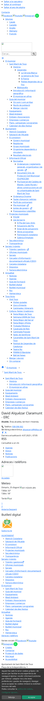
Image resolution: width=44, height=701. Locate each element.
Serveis (8, 568)
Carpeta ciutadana (13, 576)
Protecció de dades (14, 653)
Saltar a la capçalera (13, 1)
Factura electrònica (14, 582)
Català (12, 22)
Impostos (9, 579)
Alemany (13, 31)
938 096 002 (17, 426)
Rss (7, 629)
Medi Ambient (11, 396)
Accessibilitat (11, 659)
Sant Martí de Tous (13, 372)
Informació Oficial (13, 547)
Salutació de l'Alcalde (15, 541)
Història (13, 381)
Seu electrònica (12, 553)
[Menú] (2, 58)
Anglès (12, 28)
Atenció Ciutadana (13, 538)
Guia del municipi (13, 390)
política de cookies (25, 689)
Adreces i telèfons (9, 635)
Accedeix (5, 478)
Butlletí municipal (13, 626)
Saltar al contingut (12, 4)
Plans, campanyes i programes (19, 404)
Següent (13, 509)
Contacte (5, 12)
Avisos (8, 450)
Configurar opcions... (10, 692)
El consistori (11, 544)
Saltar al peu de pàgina (14, 7)
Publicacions (11, 456)
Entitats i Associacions (15, 399)
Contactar (10, 650)
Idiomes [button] (9, 19)
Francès (12, 33)
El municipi (12, 367)
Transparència (12, 556)
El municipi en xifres (18, 387)
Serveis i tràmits (8, 559)
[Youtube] (18, 15)
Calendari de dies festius (16, 407)
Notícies (9, 453)
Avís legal (9, 656)
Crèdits (8, 647)
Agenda (8, 447)
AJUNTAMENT (7, 535)
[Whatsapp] (37, 15)
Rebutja (11, 697)
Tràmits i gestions (13, 562)
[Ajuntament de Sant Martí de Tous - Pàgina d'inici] (16, 47)
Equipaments (11, 393)
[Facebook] (7, 15)
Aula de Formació (13, 621)
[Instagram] (29, 15)
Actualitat (5, 612)
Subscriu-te (6, 530)
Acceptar (31, 697)
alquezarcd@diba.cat (32, 429)
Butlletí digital (11, 624)
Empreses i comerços (15, 402)
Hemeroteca (11, 632)
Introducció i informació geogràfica (25, 384)
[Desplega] (19, 368)
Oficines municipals (14, 565)
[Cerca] (34, 54)
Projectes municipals (15, 550)
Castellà (12, 25)
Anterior (5, 509)
